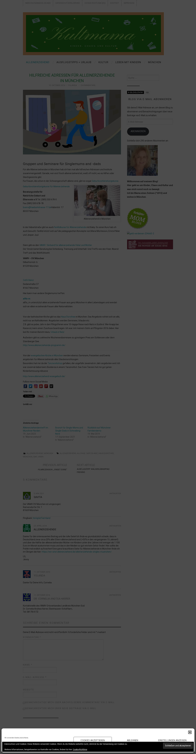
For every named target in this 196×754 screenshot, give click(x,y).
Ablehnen (132, 740)
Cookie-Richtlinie (80, 749)
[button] (189, 732)
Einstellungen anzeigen (172, 740)
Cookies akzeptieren (93, 740)
